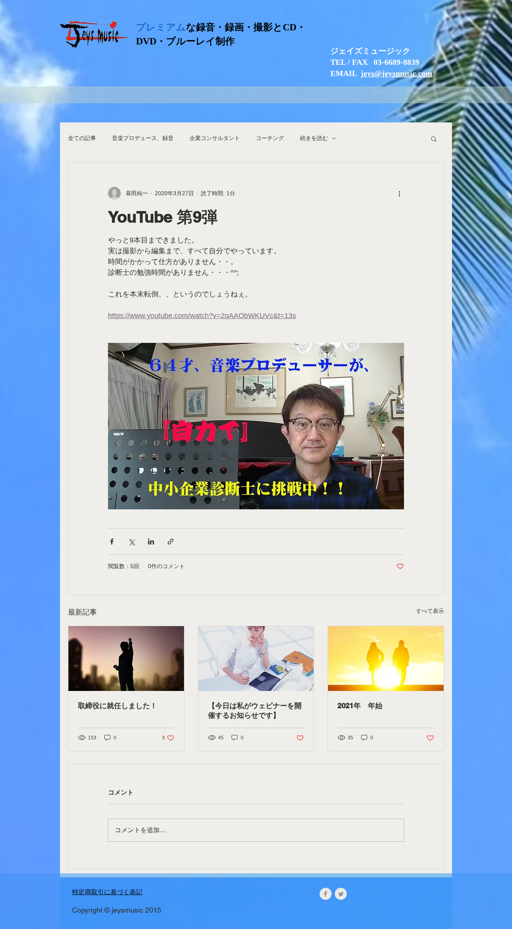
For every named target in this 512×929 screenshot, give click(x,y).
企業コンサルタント (215, 138)
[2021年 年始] (386, 658)
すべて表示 (430, 611)
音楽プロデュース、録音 (143, 138)
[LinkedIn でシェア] (151, 541)
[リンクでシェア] (170, 541)
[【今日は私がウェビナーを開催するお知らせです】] (256, 658)
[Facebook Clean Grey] (326, 894)
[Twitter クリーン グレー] (341, 894)
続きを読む (314, 138)
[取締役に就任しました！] (126, 658)
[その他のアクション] (399, 193)
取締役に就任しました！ (117, 705)
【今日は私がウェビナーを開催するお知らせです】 (255, 710)
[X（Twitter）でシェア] (131, 541)
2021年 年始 (360, 705)
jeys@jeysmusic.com (396, 73)
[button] (434, 138)
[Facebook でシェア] (112, 541)
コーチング (270, 138)
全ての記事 (82, 138)
